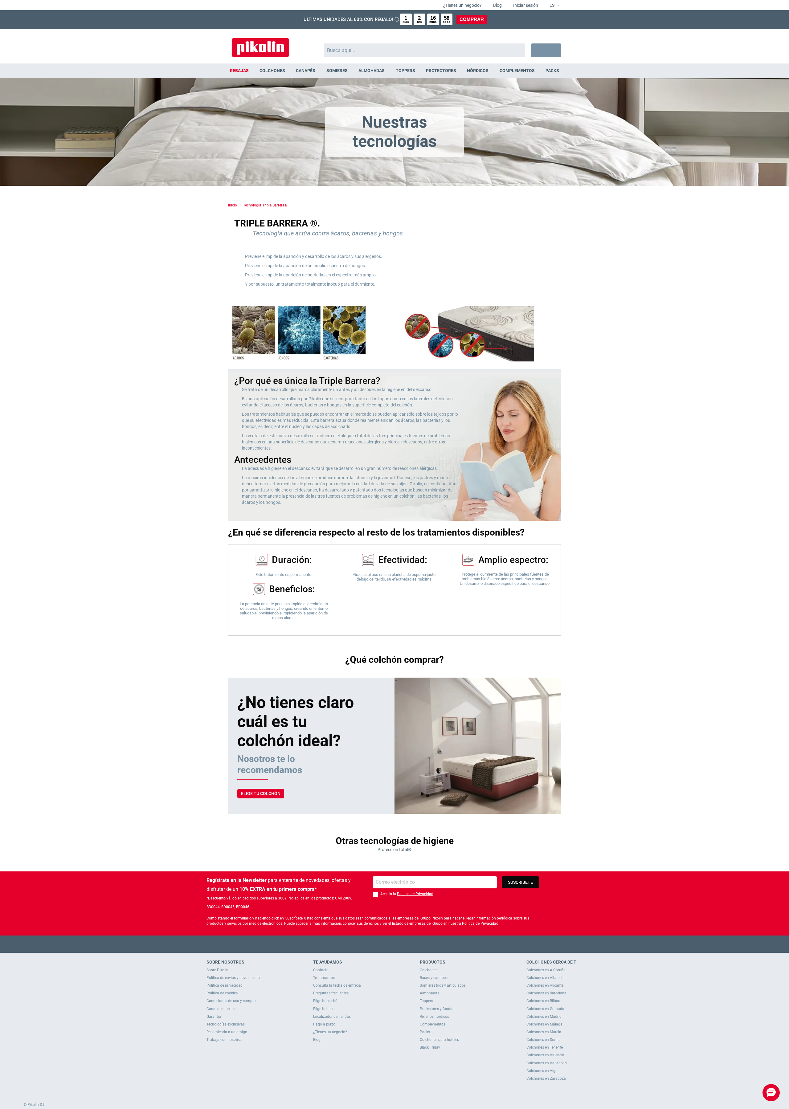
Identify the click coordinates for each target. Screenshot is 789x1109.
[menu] (394, 70)
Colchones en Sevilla (543, 1040)
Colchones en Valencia (545, 1055)
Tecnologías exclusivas (225, 1024)
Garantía (213, 1016)
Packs (425, 1032)
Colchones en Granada (545, 1009)
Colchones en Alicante (544, 985)
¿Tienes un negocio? (462, 5)
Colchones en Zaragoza (546, 1078)
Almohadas (429, 993)
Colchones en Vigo (542, 1071)
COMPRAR (472, 19)
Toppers (426, 1001)
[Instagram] (407, 944)
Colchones (428, 970)
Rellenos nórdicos (434, 1016)
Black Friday (430, 1047)
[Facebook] (371, 944)
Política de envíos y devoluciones (233, 978)
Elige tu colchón (326, 1001)
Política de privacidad (224, 985)
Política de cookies (222, 993)
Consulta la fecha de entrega (337, 985)
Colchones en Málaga (544, 1024)
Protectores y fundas (437, 1009)
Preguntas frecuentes (331, 993)
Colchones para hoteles (439, 1040)
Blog (497, 5)
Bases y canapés (434, 978)
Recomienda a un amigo (226, 1032)
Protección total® (394, 849)
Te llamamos (324, 978)
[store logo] (260, 44)
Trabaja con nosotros (224, 1040)
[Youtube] (395, 944)
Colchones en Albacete (545, 978)
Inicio (232, 205)
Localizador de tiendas (332, 1016)
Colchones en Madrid (544, 1016)
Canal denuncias (220, 1009)
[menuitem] (239, 70)
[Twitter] (383, 944)
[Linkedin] (419, 944)
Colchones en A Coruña (546, 970)
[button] (552, 5)
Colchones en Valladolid (546, 1063)
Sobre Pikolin (217, 970)
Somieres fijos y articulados (443, 985)
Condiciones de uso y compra (231, 1001)
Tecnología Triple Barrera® (265, 205)
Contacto (321, 970)
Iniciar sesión (525, 5)
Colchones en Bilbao (543, 1001)
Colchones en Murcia (543, 1032)
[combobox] (424, 50)
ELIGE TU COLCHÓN (260, 793)
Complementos (432, 1024)
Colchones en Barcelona (546, 993)
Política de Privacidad (415, 894)
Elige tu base (323, 1009)
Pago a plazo (324, 1024)
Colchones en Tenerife (544, 1047)
